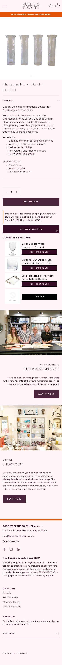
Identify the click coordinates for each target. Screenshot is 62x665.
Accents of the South (18, 653)
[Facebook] (4, 549)
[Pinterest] (18, 549)
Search (7, 593)
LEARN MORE (14, 499)
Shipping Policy (11, 602)
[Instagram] (11, 549)
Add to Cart (31, 201)
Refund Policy (10, 598)
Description (8, 101)
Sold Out (39, 296)
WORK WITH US (46, 394)
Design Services (11, 607)
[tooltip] (56, 231)
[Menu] (4, 6)
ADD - (39, 252)
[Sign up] (57, 633)
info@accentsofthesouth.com (18, 536)
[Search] (51, 6)
